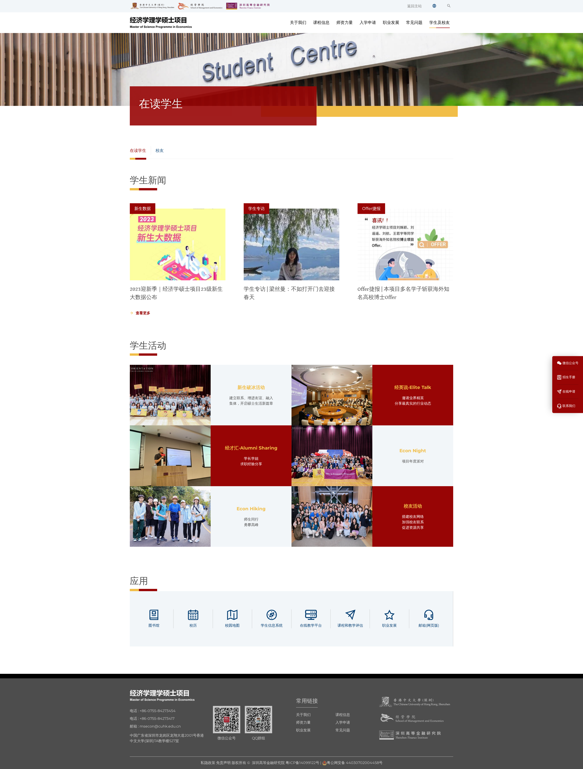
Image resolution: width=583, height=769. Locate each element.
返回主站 (414, 6)
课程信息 (321, 22)
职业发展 (391, 22)
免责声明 (223, 763)
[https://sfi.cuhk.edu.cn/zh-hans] (410, 735)
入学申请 (368, 22)
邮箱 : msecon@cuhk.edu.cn (155, 726)
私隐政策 (208, 763)
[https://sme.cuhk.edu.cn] (412, 718)
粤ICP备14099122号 (302, 763)
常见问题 (414, 22)
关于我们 (298, 22)
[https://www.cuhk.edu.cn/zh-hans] (414, 701)
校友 (160, 150)
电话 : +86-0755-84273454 (153, 711)
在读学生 (138, 150)
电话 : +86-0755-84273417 (152, 718)
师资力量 (344, 22)
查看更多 (143, 313)
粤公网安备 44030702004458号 (355, 763)
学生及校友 (439, 22)
